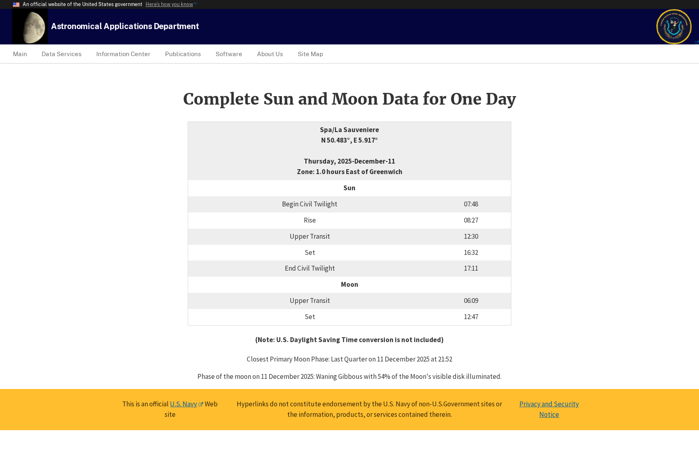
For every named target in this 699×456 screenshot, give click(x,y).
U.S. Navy (183, 403)
